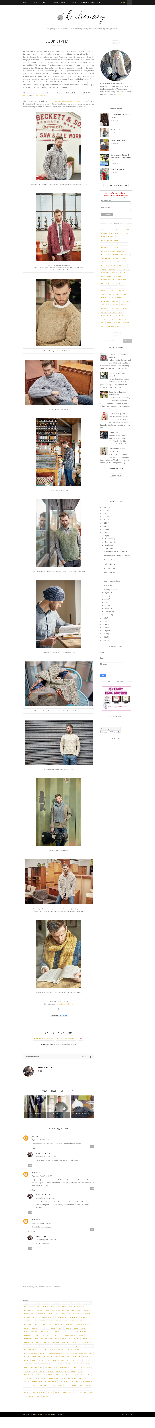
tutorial (50, 1389)
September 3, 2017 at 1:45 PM (46, 1156)
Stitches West (83, 1378)
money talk (86, 1357)
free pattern (28, 1339)
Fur (70, 1339)
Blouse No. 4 (55, 1114)
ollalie (53, 1364)
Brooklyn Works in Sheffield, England (67, 101)
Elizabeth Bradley (79, 1328)
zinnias (45, 1396)
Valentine (27, 1392)
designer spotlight (83, 1324)
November (108, 542)
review (67, 1044)
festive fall (108, 560)
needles (86, 1360)
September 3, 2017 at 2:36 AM (42, 1140)
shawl (72, 1374)
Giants (26, 1342)
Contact (74, 2)
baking (53, 1306)
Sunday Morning (64, 1382)
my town (61, 1360)
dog (47, 1328)
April (106, 605)
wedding (57, 1392)
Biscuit (46, 1310)
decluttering (47, 1324)
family (37, 1335)
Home (25, 2)
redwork (59, 1371)
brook (26, 1314)
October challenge (30, 1364)
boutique (87, 1310)
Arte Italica (86, 1303)
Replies (32, 1148)
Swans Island (76, 1382)
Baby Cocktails (35, 1306)
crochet (80, 1321)
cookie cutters (40, 1321)
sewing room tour (61, 1374)
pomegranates (64, 1367)
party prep (33, 1367)
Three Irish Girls (70, 1385)
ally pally (46, 1303)
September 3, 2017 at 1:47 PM (45, 1198)
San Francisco (28, 1374)
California (41, 1314)
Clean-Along (74, 1317)
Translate (117, 732)
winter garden (67, 1392)
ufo (65, 1389)
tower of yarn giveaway (118, 414)
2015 (104, 621)
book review (70, 1310)
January (107, 615)
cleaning (84, 1317)
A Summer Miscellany (82, 1114)
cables (33, 1314)
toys (35, 1389)
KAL (25, 1349)
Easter (60, 1328)
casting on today (110, 590)
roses (73, 1371)
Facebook (65, 1331)
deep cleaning (69, 1324)
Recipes (44, 2)
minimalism (76, 1357)
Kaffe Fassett (88, 1346)
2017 (104, 536)
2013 (104, 627)
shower (88, 1374)
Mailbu (26, 1357)
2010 (104, 637)
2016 (104, 618)
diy (42, 1328)
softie (37, 1378)
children (63, 1314)
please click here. (66, 1004)
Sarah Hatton (40, 1374)
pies (55, 1367)
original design (73, 1364)
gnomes (74, 1342)
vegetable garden (39, 1392)
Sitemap (84, 2)
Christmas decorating (45, 1317)
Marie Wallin (48, 1357)
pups (88, 1367)
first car (53, 1335)
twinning (58, 1389)
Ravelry (64, 2)
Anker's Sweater (110, 564)
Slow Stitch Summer (117, 169)
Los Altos (82, 1353)
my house (42, 1360)
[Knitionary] (59, 1010)
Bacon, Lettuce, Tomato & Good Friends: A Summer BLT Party (121, 157)
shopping (80, 1374)
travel (42, 1389)
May (106, 602)
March (106, 609)
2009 (104, 640)
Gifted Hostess (36, 1342)
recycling (50, 1371)
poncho (74, 1367)
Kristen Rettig (45, 1067)
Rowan (73, 1044)
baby (25, 1306)
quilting (27, 1371)
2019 (104, 529)
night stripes (114, 432)
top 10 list (27, 1389)
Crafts (72, 1321)
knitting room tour (30, 1353)
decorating (58, 1324)
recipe (35, 1371)
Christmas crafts (29, 1317)
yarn (91, 1392)
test (25, 1385)
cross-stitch (28, 1324)
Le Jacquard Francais (55, 1353)
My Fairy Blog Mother (44, 1414)
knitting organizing (73, 1349)
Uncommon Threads (75, 1389)
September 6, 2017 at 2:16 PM (41, 1223)
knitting (50, 1044)
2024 (104, 513)
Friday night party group (43, 1339)
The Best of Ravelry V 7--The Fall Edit (120, 116)
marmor (107, 577)
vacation (88, 1389)
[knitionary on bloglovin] (59, 1016)
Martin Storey (59, 1044)
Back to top (125, 1414)
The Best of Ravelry (56, 1385)
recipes (41, 1371)
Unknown (36, 1173)
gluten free (65, 1342)
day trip (37, 1324)
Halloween (27, 1346)
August (106, 593)
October (107, 545)
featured (45, 1335)
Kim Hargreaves (34, 1349)
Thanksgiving (42, 1385)
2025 (104, 510)
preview (82, 1367)
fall (72, 1331)
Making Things (36, 1357)
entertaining (55, 1331)
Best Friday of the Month (77, 1306)
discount (35, 1328)
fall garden (28, 1335)
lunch (90, 1353)
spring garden (53, 1378)
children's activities (75, 1314)
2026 (104, 507)
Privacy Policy (96, 2)
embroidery (44, 1331)
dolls (53, 1328)
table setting (87, 1382)
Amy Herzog (66, 1303)
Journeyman (109, 585)
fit (60, 1335)
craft (65, 1321)
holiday (43, 1346)
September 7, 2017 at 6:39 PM (46, 1240)
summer (26, 1382)
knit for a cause (110, 568)
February (107, 612)
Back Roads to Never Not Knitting (117, 556)
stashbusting (71, 1378)
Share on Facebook (44, 1039)
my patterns (52, 1360)
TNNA (80, 1385)
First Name (105, 207)
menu (68, 1357)
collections (28, 1321)
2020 (104, 526)
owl (25, 1367)
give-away (47, 1342)
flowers (80, 1335)
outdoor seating (86, 1364)
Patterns (54, 2)
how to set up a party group (64, 1346)
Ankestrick (76, 1303)
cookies (50, 1321)
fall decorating (82, 1331)
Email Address (106, 200)
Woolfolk (83, 1392)
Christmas (88, 1314)
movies (34, 1360)
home (50, 1346)
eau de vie (68, 1328)
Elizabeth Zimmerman (31, 1331)
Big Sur (39, 1310)
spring (44, 1378)
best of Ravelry (29, 1310)
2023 (104, 517)
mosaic (26, 1360)
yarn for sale (28, 1396)
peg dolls (48, 1367)
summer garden (37, 1382)
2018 (104, 532)
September (108, 548)
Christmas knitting (61, 1317)
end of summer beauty (112, 581)
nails (68, 1360)
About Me (34, 2)
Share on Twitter (67, 1039)
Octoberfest (44, 1364)
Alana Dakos (36, 1303)
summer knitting (50, 1382)
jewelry (78, 1346)
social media (28, 1378)
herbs (36, 1346)
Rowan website (40, 96)
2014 (104, 624)
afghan (26, 1303)
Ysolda (38, 1396)
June (106, 599)
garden (76, 1339)
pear (41, 1367)
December (108, 539)
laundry (43, 1353)
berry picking (62, 1306)
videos (50, 1392)
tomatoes (87, 1385)
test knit (33, 1385)
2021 (104, 523)
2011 (104, 634)
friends (57, 1339)
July (105, 596)
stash (63, 1378)
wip (76, 1392)
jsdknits (36, 1137)
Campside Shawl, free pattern (115, 551)
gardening (85, 1339)
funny (64, 1339)
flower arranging (69, 1335)
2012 (104, 631)
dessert (26, 1328)
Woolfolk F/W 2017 (111, 573)
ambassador (56, 1303)
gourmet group (85, 1342)
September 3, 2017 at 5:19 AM (41, 1176)
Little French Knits (71, 1353)
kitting (44, 1349)
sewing (50, 1374)
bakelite (45, 1306)
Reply (92, 1146)
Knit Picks (52, 1349)
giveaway (56, 1342)
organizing (61, 1364)
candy (50, 1314)
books (79, 1310)
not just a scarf (33, 1114)
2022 (104, 520)
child (56, 1314)
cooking (58, 1321)
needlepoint (77, 1360)
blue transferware (58, 1310)
